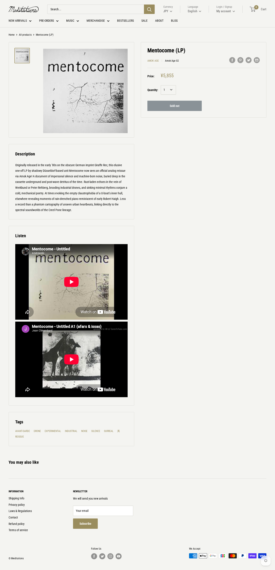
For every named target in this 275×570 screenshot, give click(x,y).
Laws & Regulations (20, 511)
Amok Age (153, 60)
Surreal (108, 431)
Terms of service (18, 530)
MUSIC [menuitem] (70, 20)
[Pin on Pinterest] (240, 60)
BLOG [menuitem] (174, 20)
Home (12, 34)
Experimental (53, 431)
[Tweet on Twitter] (249, 60)
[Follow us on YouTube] (119, 556)
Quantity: (152, 89)
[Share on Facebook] (232, 60)
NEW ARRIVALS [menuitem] (18, 20)
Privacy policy (17, 504)
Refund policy (16, 524)
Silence (95, 431)
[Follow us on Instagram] (110, 556)
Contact (13, 517)
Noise (84, 431)
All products (25, 34)
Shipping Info (16, 498)
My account (224, 11)
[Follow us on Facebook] (94, 556)
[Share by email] (257, 60)
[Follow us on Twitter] (102, 556)
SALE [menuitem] (144, 20)
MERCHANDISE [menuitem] (96, 20)
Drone (37, 431)
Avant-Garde (22, 431)
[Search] (149, 9)
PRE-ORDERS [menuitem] (46, 20)
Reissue (19, 436)
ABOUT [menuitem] (159, 20)
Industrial (71, 431)
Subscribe (85, 523)
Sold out (174, 105)
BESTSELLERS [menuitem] (125, 20)
